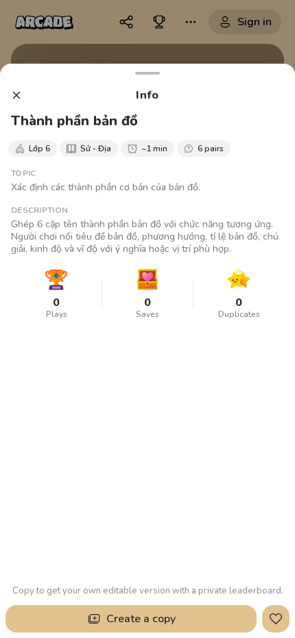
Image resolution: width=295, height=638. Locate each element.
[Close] (16, 95)
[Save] (276, 619)
